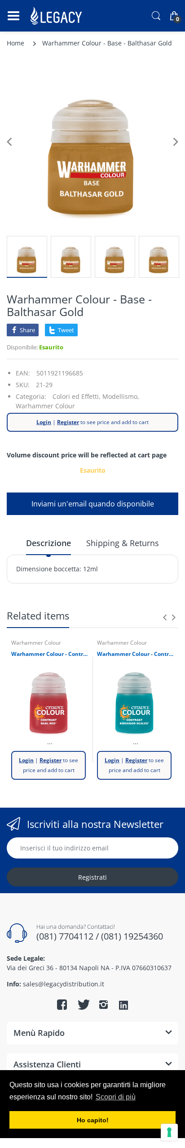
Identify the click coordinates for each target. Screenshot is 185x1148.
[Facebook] (62, 1004)
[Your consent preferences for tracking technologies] (169, 1132)
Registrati (92, 877)
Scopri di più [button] (116, 1097)
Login (43, 422)
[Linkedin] (123, 1006)
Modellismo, (120, 396)
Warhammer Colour (45, 406)
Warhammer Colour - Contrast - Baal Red (49, 654)
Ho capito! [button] (93, 1120)
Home (15, 43)
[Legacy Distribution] (57, 16)
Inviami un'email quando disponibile (92, 504)
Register (68, 422)
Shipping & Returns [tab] (122, 543)
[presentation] (164, 617)
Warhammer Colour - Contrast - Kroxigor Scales (135, 654)
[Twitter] (83, 1004)
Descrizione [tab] (48, 543)
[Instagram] (103, 1004)
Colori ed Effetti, (77, 396)
